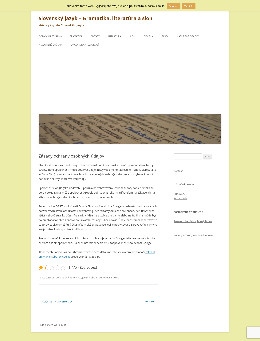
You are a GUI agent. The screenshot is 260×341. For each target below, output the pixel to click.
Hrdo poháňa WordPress (52, 325)
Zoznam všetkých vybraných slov (193, 221)
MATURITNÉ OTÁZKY (188, 36)
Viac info (188, 6)
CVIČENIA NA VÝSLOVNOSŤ (85, 44)
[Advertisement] (130, 80)
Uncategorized (81, 277)
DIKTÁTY (95, 36)
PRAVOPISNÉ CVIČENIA (50, 44)
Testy (165, 36)
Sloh (132, 36)
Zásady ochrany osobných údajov (193, 235)
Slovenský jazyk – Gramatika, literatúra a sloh (95, 18)
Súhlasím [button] (173, 6)
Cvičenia (149, 36)
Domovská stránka (50, 36)
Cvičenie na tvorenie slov (56, 301)
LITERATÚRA (114, 36)
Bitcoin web (180, 198)
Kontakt (151, 301)
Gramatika (75, 36)
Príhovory (179, 193)
